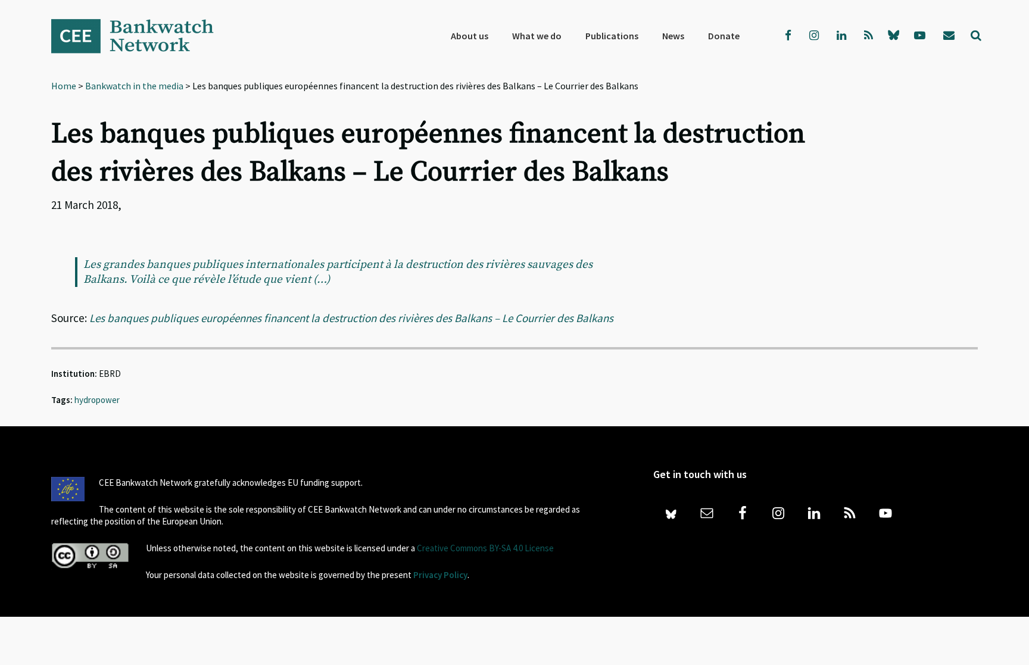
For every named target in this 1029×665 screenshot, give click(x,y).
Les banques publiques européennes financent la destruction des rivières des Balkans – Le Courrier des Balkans (351, 318)
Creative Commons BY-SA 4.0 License (485, 548)
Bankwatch (140, 36)
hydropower (97, 399)
